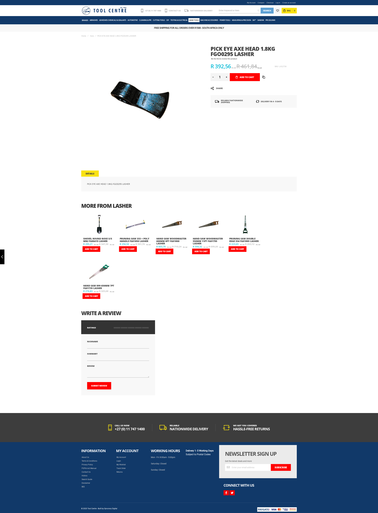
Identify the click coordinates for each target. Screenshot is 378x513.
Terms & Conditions (89, 461)
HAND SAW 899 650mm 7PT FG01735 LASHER (98, 287)
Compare (261, 3)
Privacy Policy (87, 465)
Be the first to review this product (224, 59)
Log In (278, 3)
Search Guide (87, 479)
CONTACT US (175, 10)
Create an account (289, 3)
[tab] (90, 173)
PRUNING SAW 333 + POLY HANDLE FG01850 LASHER (134, 240)
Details (90, 173)
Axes (92, 36)
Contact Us (86, 472)
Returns (120, 472)
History (84, 476)
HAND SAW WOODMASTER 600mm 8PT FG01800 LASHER (171, 241)
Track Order (121, 468)
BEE (83, 487)
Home (83, 36)
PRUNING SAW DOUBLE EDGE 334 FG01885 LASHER (244, 240)
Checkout (270, 3)
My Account (251, 3)
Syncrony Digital (110, 509)
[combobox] (240, 10)
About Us (85, 457)
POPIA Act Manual (89, 468)
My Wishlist (121, 465)
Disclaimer (86, 483)
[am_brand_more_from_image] (99, 225)
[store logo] (104, 10)
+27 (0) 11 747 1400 (153, 10)
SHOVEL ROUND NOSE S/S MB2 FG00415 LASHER (97, 240)
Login (119, 461)
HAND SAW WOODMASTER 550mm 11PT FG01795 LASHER (208, 241)
